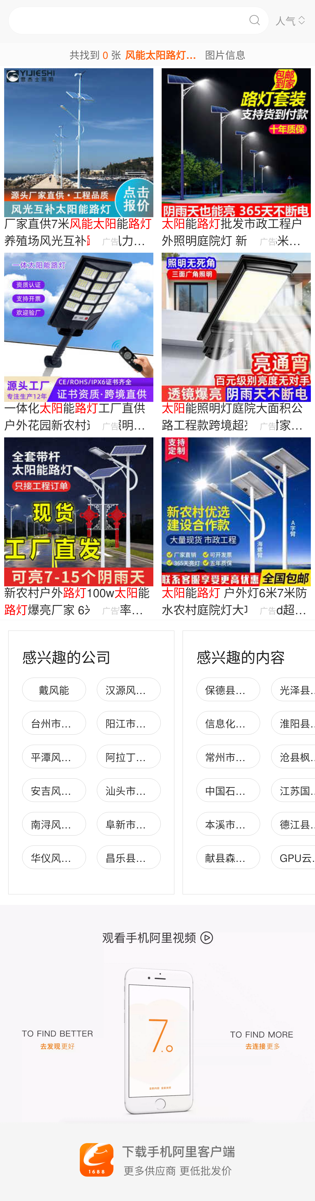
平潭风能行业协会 (71, 757)
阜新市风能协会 (140, 824)
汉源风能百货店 (140, 689)
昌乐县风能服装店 (146, 857)
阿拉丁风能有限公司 (151, 757)
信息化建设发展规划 (250, 723)
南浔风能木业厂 (66, 824)
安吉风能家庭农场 (71, 790)
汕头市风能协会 (140, 790)
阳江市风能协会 (140, 723)
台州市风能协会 (66, 723)
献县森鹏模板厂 (240, 857)
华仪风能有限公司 (71, 857)
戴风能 (54, 689)
